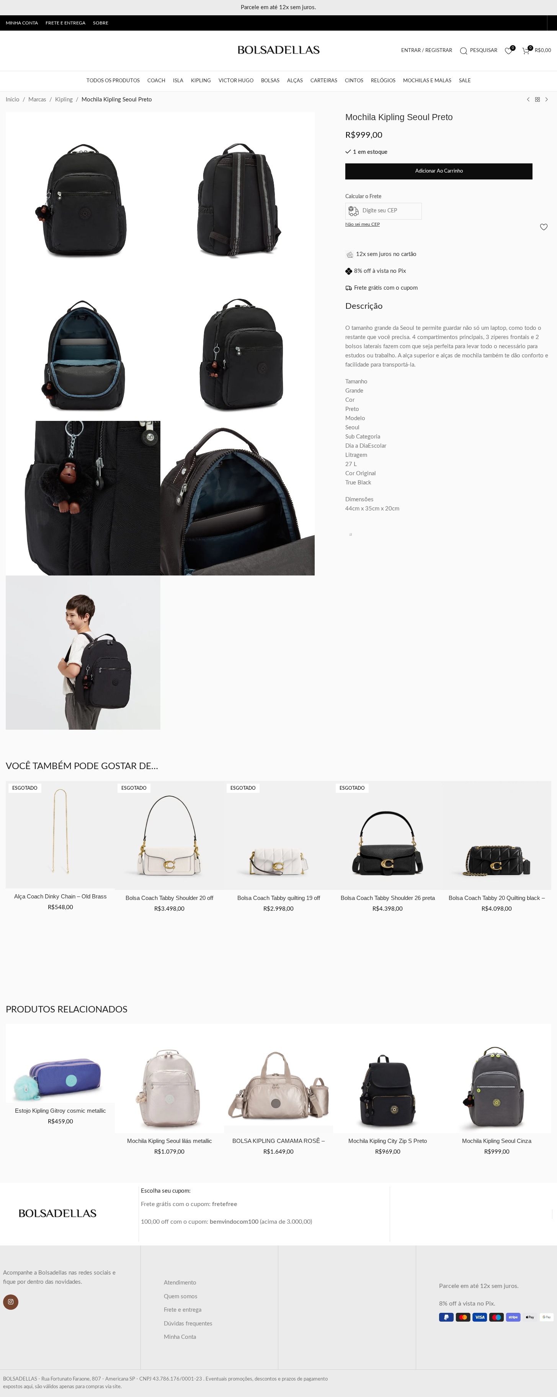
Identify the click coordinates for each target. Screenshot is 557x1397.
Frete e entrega (182, 1310)
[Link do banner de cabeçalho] (278, 7)
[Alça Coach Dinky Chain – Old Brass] (60, 834)
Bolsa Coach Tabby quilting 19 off (278, 898)
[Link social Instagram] (10, 1302)
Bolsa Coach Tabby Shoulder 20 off (169, 898)
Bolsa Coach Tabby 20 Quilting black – (497, 898)
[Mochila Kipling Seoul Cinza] (496, 1078)
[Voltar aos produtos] (537, 99)
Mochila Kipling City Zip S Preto (387, 1141)
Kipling (64, 100)
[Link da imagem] (57, 1214)
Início (13, 100)
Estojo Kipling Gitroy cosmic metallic (60, 1110)
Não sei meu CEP (362, 224)
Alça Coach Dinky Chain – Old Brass (60, 896)
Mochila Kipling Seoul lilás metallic (169, 1141)
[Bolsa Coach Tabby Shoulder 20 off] (169, 835)
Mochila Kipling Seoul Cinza (496, 1141)
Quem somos (181, 1296)
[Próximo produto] (546, 99)
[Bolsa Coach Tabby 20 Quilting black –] (496, 835)
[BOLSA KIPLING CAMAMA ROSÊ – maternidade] (278, 1078)
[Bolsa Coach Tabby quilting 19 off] (278, 835)
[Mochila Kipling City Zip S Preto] (387, 1078)
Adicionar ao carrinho (439, 171)
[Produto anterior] (528, 99)
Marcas (37, 100)
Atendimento (180, 1283)
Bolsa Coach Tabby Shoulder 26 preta (388, 898)
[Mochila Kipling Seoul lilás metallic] (169, 1078)
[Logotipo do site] (279, 50)
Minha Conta (180, 1337)
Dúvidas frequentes (188, 1324)
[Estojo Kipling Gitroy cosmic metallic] (60, 1063)
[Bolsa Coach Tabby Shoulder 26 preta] (387, 835)
